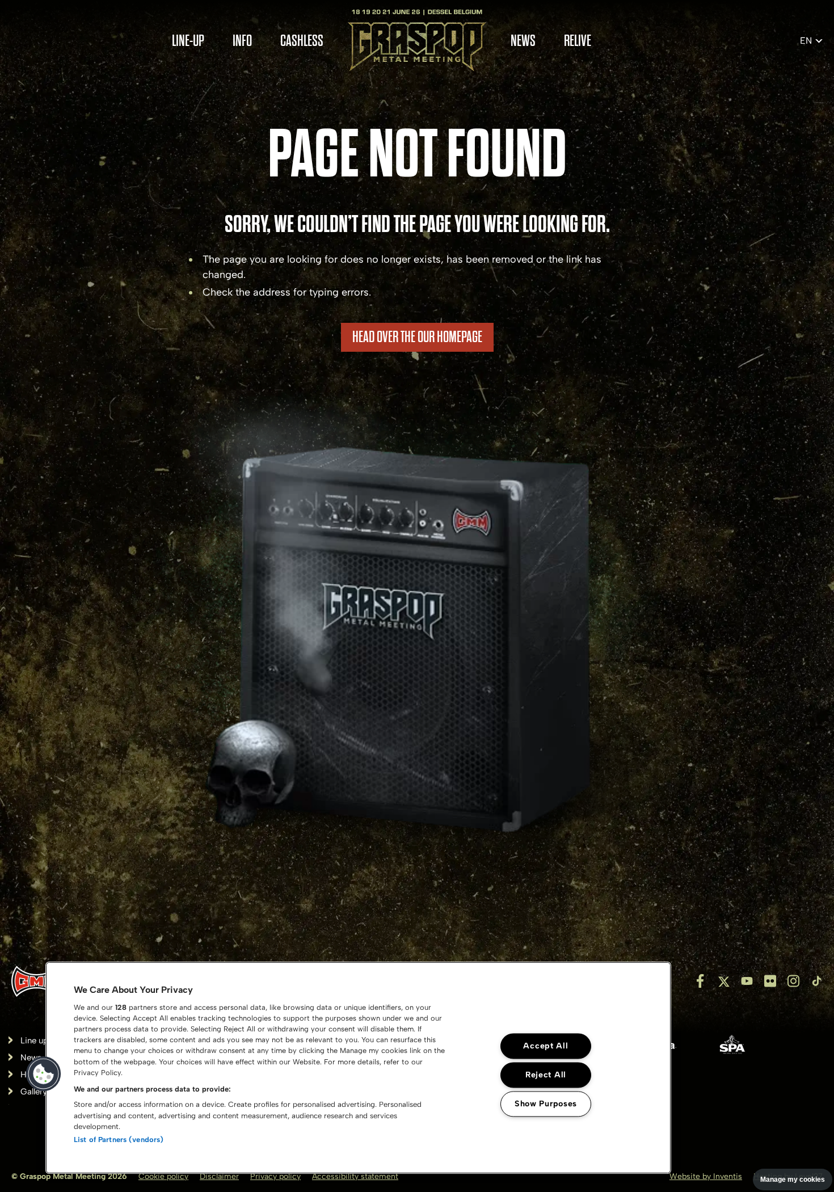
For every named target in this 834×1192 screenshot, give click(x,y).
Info (242, 41)
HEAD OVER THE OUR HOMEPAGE (417, 337)
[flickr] (770, 981)
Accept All (545, 1046)
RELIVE (577, 41)
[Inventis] (36, 981)
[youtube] (747, 981)
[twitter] (724, 981)
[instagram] (793, 981)
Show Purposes (546, 1103)
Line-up (188, 41)
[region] (358, 1068)
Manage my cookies (792, 1179)
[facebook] (700, 981)
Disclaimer (219, 1176)
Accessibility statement (355, 1176)
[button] (44, 1074)
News (523, 41)
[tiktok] (817, 981)
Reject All (545, 1074)
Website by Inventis (705, 1176)
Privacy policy (275, 1176)
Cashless (301, 41)
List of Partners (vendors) (118, 1139)
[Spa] (732, 1047)
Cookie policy (163, 1176)
